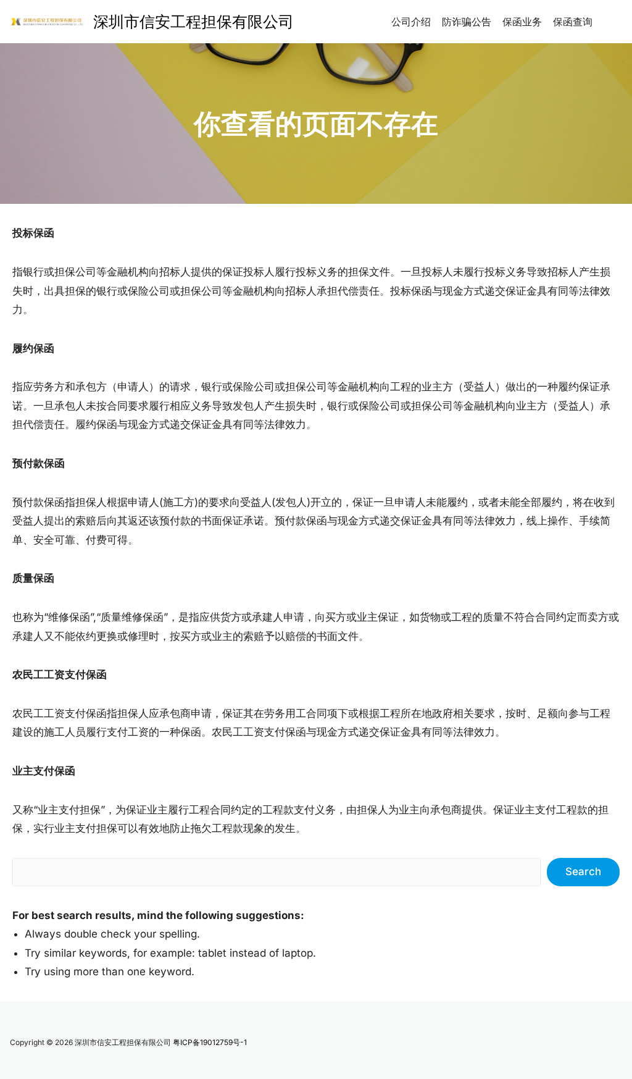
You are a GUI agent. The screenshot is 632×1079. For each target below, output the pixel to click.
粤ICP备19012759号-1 (210, 1042)
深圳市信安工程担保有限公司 (193, 21)
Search (583, 871)
